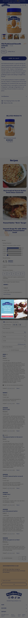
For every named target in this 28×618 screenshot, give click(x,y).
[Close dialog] (26, 300)
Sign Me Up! (7, 316)
